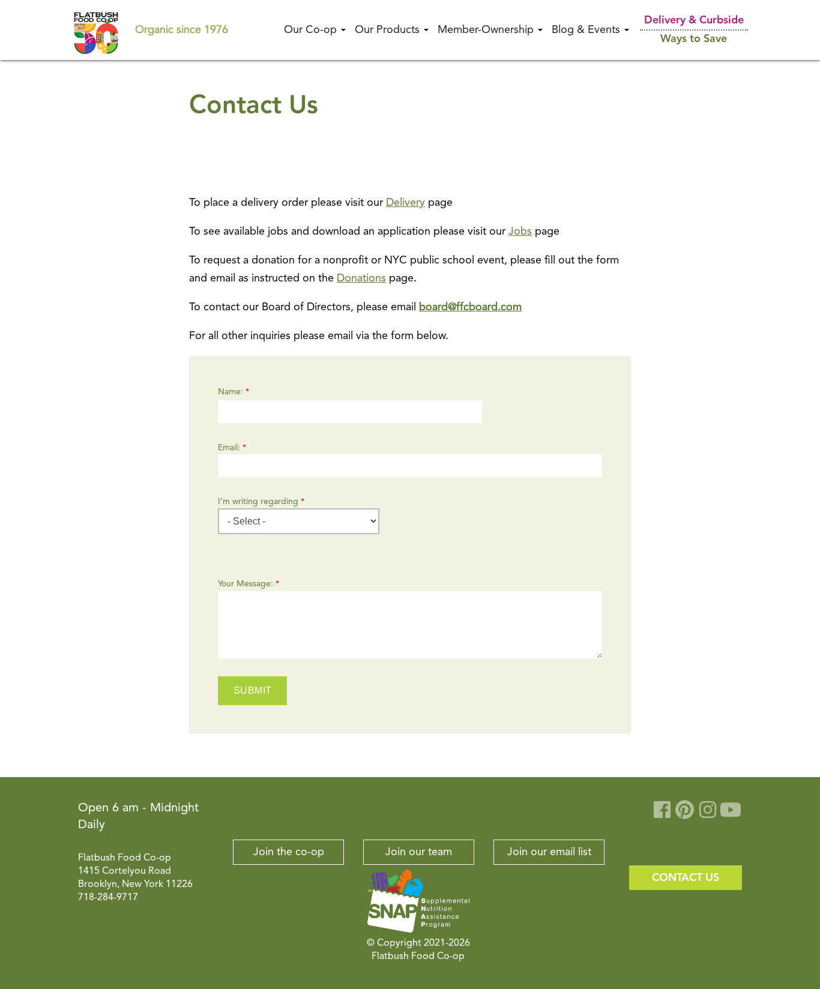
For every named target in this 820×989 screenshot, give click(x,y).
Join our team (418, 852)
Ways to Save (693, 39)
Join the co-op (288, 852)
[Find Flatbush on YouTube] (730, 814)
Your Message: (248, 584)
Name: (233, 392)
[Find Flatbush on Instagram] (707, 814)
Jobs (520, 231)
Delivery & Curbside (694, 20)
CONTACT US (685, 877)
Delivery (405, 202)
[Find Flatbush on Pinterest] (685, 814)
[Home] (96, 29)
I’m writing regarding (261, 502)
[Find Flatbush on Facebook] (662, 814)
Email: (232, 447)
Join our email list (549, 852)
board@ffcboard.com (470, 307)
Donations (361, 278)
